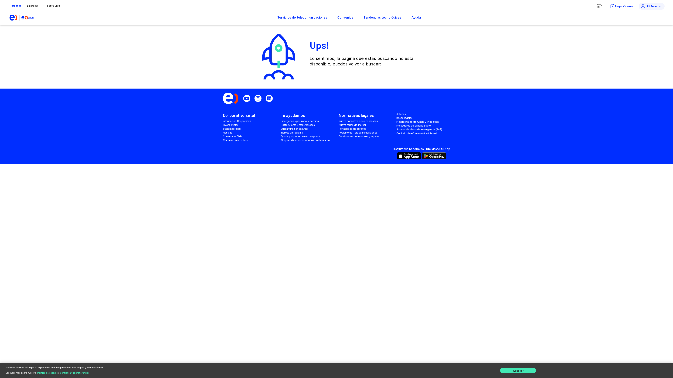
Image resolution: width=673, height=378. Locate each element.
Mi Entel (652, 6)
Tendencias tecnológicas (382, 17)
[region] (336, 370)
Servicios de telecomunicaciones (302, 17)
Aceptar (518, 370)
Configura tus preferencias (75, 372)
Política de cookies (47, 372)
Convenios (345, 17)
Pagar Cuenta (624, 6)
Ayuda (416, 17)
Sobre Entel (53, 5)
